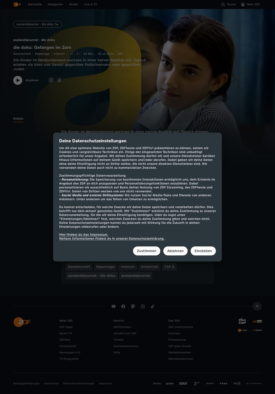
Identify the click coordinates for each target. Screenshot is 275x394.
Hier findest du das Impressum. (83, 234)
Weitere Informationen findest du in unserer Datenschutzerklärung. (111, 238)
